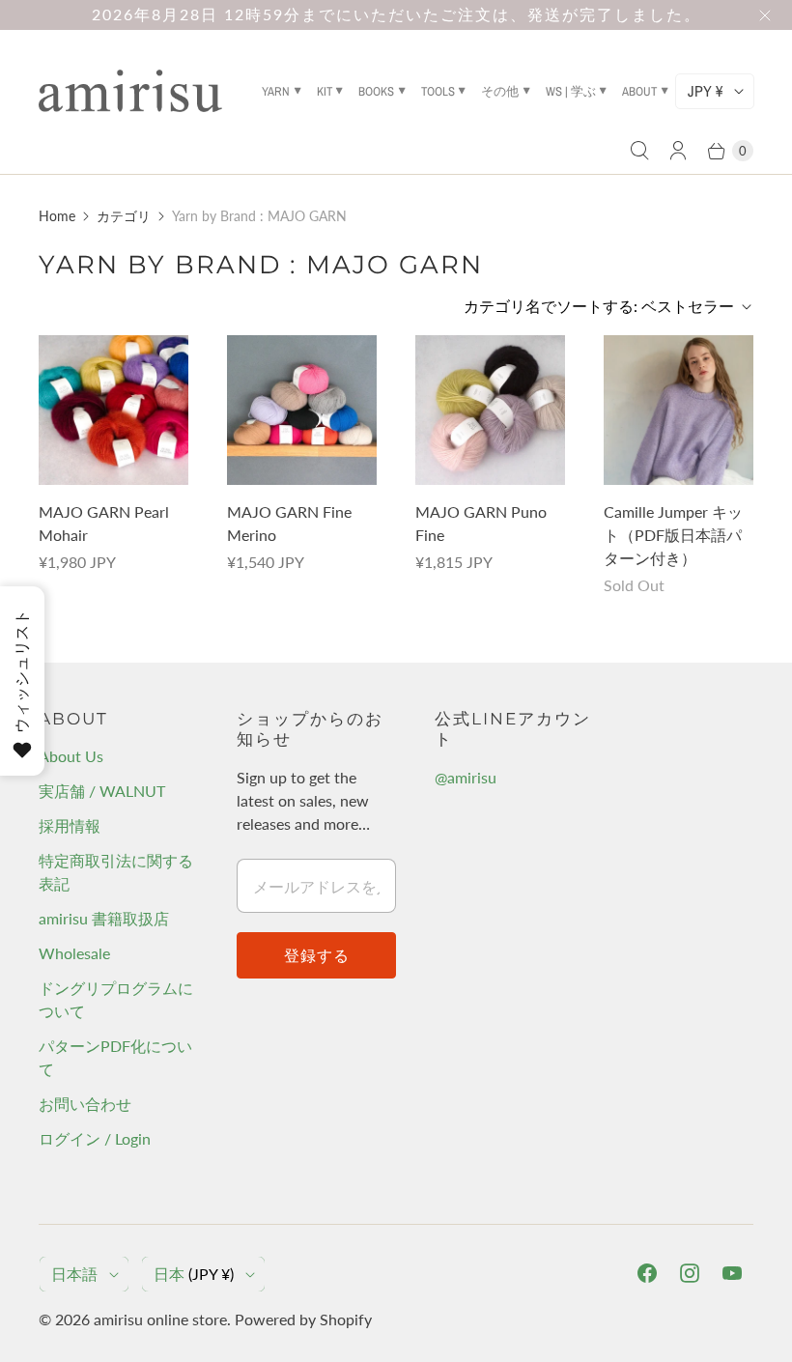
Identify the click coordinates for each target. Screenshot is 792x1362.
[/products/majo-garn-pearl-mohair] (113, 410)
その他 (500, 91)
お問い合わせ (85, 1103)
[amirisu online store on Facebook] (647, 1273)
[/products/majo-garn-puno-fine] (490, 410)
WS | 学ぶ (571, 91)
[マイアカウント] (678, 151)
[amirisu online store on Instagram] (689, 1273)
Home (57, 216)
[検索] (639, 151)
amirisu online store (160, 1319)
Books (376, 91)
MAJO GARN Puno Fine (481, 523)
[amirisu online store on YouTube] (732, 1273)
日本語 (74, 1273)
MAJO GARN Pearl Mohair (104, 523)
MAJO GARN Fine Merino (289, 523)
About (639, 91)
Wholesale (74, 953)
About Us (71, 756)
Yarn (276, 91)
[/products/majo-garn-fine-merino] (302, 410)
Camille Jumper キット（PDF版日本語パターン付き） (673, 534)
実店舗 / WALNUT (102, 790)
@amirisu (465, 777)
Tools (438, 91)
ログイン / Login (95, 1138)
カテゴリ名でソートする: (599, 306)
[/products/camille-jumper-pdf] (678, 410)
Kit (324, 91)
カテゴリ (124, 216)
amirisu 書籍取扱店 (104, 918)
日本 (194, 1273)
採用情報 (69, 825)
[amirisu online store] (130, 91)
